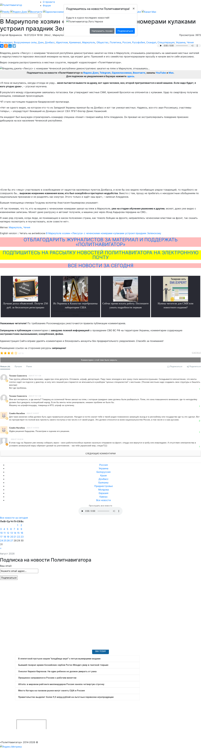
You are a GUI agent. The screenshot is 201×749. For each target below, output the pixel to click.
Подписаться (125, 30)
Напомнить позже (102, 30)
